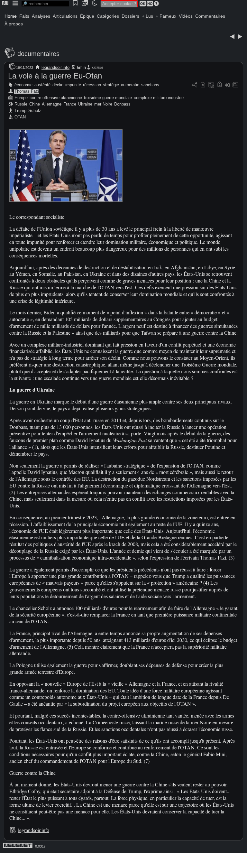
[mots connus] (219, 85)
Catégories (108, 16)
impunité (73, 84)
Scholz (34, 110)
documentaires (38, 53)
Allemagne (51, 104)
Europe (21, 97)
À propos (14, 23)
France (69, 104)
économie (23, 84)
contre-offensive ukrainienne (56, 97)
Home (11, 16)
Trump (20, 110)
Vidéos (186, 16)
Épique (87, 16)
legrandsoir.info (55, 67)
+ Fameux (166, 16)
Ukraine (85, 104)
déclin (57, 84)
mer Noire (103, 104)
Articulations (65, 16)
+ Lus (147, 16)
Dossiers (130, 16)
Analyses (41, 16)
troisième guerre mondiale (108, 97)
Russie (20, 104)
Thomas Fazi (26, 91)
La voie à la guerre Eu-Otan (55, 75)
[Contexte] (211, 85)
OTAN (20, 117)
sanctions (150, 84)
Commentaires (210, 16)
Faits (24, 16)
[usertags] (202, 85)
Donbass (122, 104)
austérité (42, 84)
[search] (45, 4)
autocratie (130, 84)
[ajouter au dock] (227, 85)
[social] (194, 85)
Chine (34, 104)
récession (92, 84)
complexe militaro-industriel (159, 97)
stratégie (111, 84)
